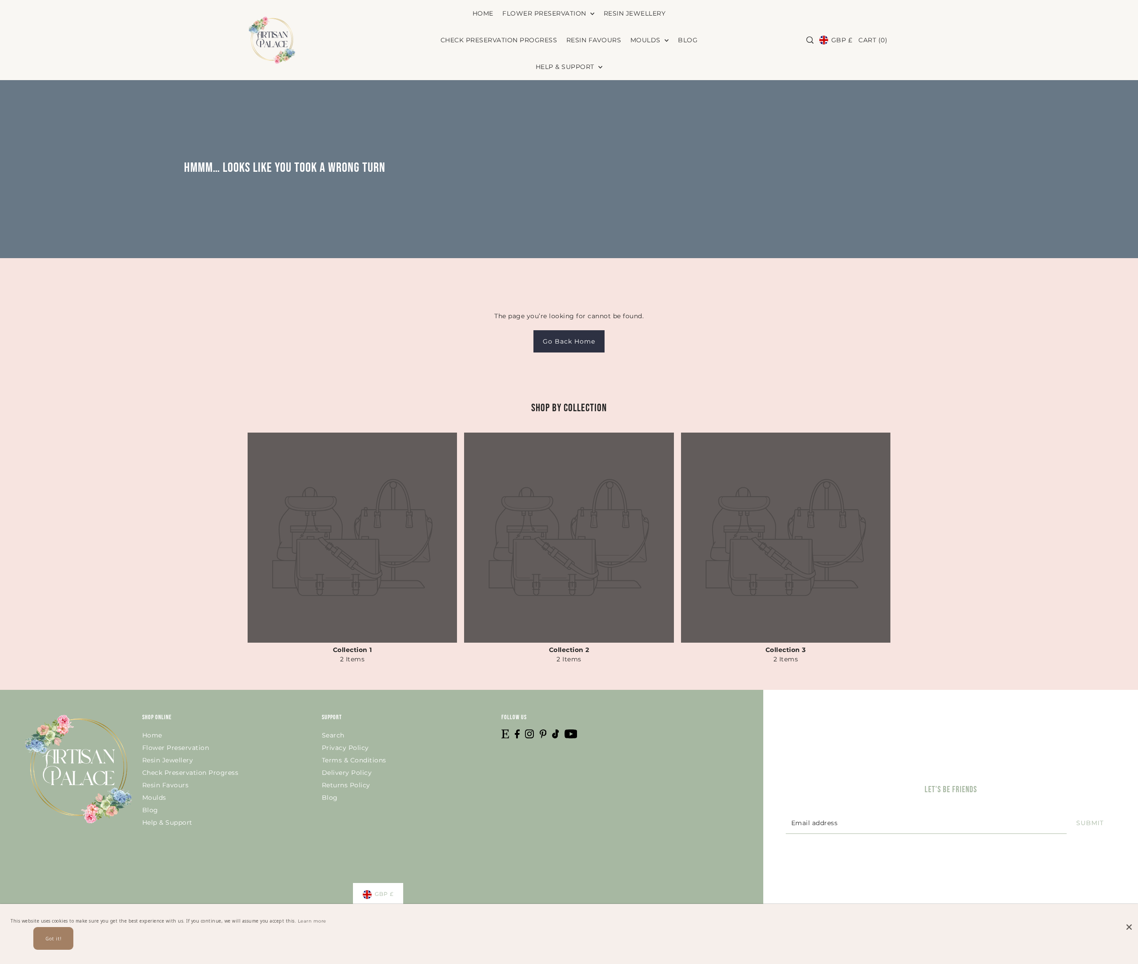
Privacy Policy (345, 748)
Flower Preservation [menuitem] (545, 13)
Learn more (312, 921)
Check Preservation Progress (190, 773)
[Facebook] (517, 733)
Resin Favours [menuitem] (593, 40)
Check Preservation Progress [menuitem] (499, 40)
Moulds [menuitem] (646, 40)
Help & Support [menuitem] (566, 67)
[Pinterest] (543, 733)
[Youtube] (571, 733)
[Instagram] (529, 733)
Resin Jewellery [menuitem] (635, 13)
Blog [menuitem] (687, 40)
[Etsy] (505, 733)
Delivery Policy (347, 773)
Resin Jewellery (167, 760)
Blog (150, 810)
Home (152, 735)
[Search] (810, 40)
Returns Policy (346, 785)
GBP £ (841, 40)
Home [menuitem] (483, 13)
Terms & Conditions (354, 760)
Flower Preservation (175, 748)
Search (333, 735)
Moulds (154, 798)
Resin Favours (165, 785)
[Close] (1129, 919)
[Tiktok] (555, 733)
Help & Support (167, 822)
